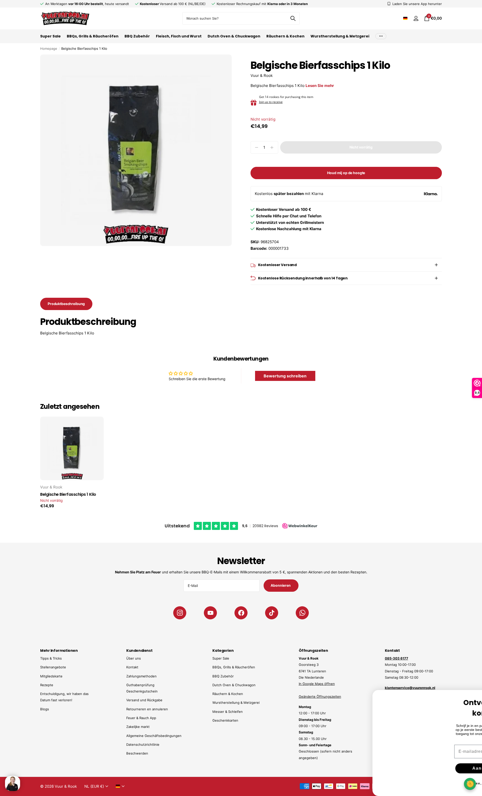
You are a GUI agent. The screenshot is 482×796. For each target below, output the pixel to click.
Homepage (48, 48)
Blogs (44, 709)
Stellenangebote (53, 667)
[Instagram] (179, 612)
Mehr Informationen (59, 650)
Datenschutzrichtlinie (142, 744)
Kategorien (222, 650)
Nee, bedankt (444, 783)
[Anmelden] (415, 18)
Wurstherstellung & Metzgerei (340, 36)
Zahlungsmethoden (141, 676)
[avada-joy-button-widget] (470, 784)
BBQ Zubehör (137, 36)
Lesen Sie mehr (320, 85)
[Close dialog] (474, 697)
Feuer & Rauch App (141, 718)
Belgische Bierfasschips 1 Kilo (68, 494)
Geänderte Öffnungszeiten (320, 696)
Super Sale (50, 36)
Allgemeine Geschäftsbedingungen (154, 736)
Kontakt (132, 667)
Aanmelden (444, 768)
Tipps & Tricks (51, 658)
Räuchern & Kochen (285, 36)
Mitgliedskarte (51, 676)
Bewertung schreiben (285, 375)
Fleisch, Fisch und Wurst (179, 36)
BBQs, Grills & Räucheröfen (92, 36)
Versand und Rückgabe (144, 700)
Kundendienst (139, 650)
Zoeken (293, 18)
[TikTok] (271, 612)
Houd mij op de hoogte (346, 173)
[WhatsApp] (302, 612)
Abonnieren (281, 585)
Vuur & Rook (262, 75)
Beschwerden (137, 753)
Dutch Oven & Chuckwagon (234, 36)
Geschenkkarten (225, 720)
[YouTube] (210, 612)
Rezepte (46, 685)
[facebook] (241, 612)
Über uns (133, 658)
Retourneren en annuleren (147, 709)
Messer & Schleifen (227, 712)
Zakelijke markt (138, 727)
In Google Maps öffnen (317, 684)
